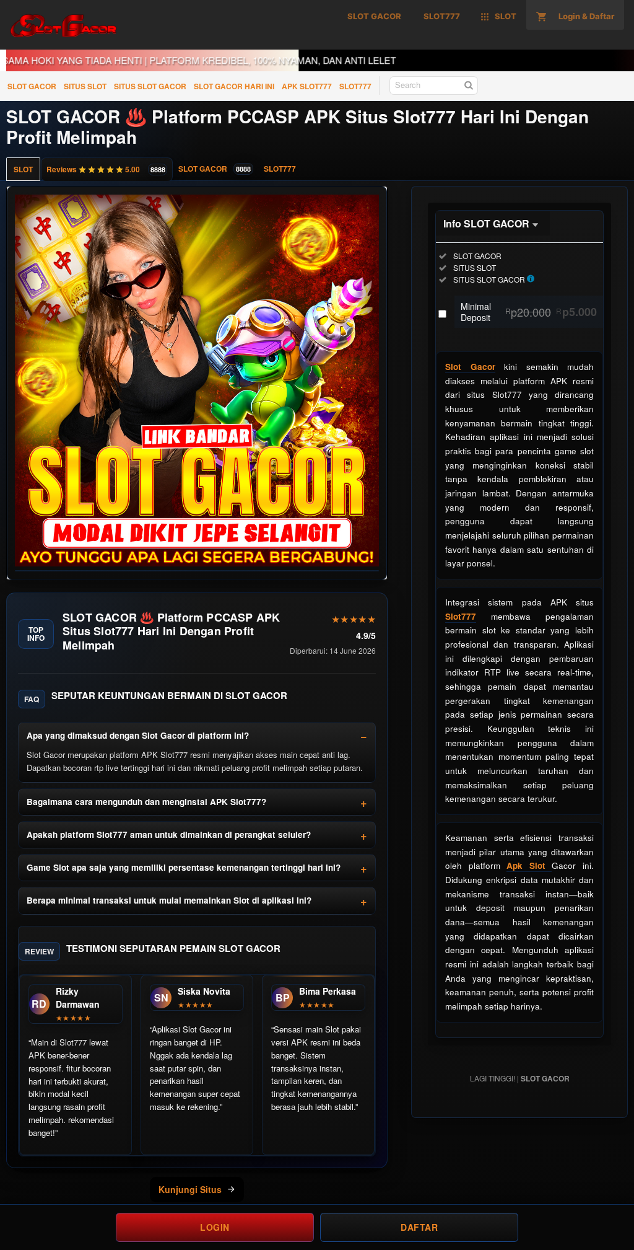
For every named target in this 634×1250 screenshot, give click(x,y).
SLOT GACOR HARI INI (234, 86)
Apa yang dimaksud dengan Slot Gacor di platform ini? (138, 735)
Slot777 (460, 616)
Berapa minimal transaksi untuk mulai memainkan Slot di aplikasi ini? (169, 900)
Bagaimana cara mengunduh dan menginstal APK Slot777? (146, 802)
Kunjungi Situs (190, 1189)
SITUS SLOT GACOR (150, 86)
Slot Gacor (470, 366)
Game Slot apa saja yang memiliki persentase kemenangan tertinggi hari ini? (184, 867)
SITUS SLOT (85, 86)
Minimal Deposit (529, 312)
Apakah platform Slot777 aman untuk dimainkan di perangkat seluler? (169, 834)
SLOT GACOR (31, 86)
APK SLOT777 (307, 86)
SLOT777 (355, 86)
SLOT (23, 169)
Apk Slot (529, 865)
